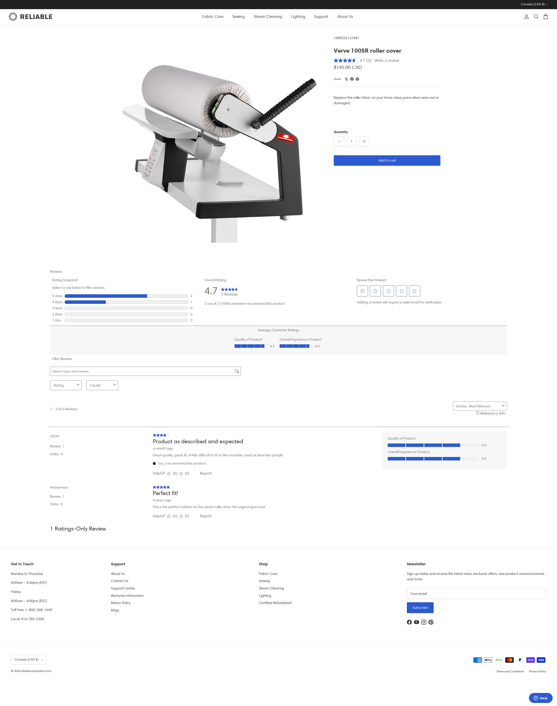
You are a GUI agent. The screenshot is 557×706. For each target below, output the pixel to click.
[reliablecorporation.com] (30, 16)
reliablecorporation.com (36, 671)
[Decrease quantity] (339, 141)
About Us (345, 16)
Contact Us (119, 581)
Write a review (387, 60)
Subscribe (420, 608)
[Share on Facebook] (352, 79)
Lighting (298, 16)
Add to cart (387, 160)
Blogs (115, 610)
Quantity (341, 132)
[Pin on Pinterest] (357, 79)
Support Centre (123, 588)
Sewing (238, 16)
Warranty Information (127, 596)
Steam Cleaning (268, 16)
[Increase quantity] (364, 141)
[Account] (525, 16)
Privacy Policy (537, 671)
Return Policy (121, 603)
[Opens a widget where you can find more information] (541, 698)
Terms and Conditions (510, 671)
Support (321, 16)
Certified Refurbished (275, 603)
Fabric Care (212, 16)
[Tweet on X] (346, 79)
